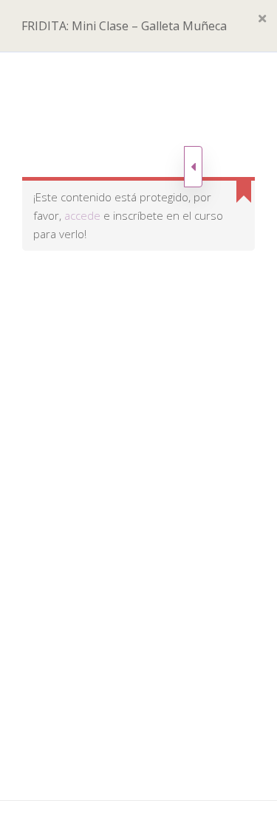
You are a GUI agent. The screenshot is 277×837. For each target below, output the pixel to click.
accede (82, 215)
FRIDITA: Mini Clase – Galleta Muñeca (124, 26)
